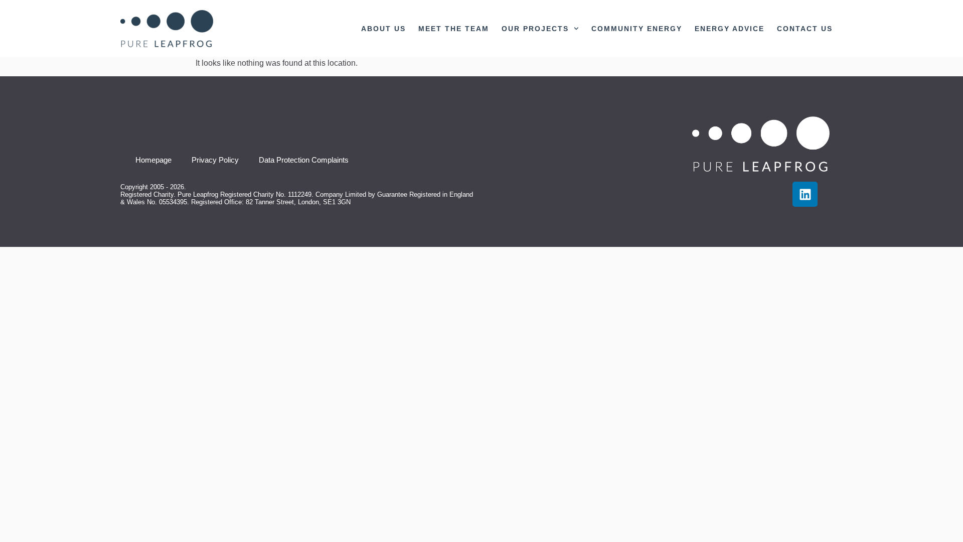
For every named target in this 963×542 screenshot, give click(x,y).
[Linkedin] (805, 194)
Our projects (535, 29)
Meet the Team (453, 29)
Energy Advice (729, 29)
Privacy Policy (215, 160)
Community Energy (636, 29)
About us (383, 29)
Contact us (805, 29)
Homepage (153, 160)
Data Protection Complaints (304, 160)
